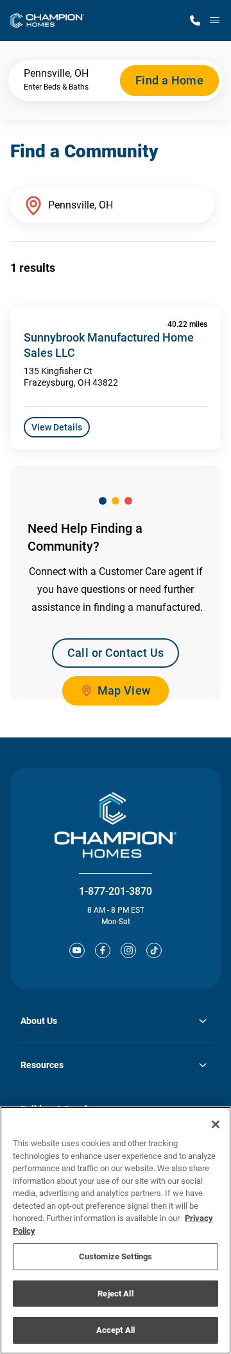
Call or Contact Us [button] (115, 652)
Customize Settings (115, 1256)
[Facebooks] (102, 950)
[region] (115, 1230)
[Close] (215, 1124)
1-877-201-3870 (115, 891)
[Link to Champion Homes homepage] (47, 20)
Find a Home (169, 80)
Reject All (115, 1293)
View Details (56, 427)
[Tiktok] (154, 950)
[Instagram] (128, 950)
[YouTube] (77, 950)
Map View (124, 690)
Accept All (115, 1330)
